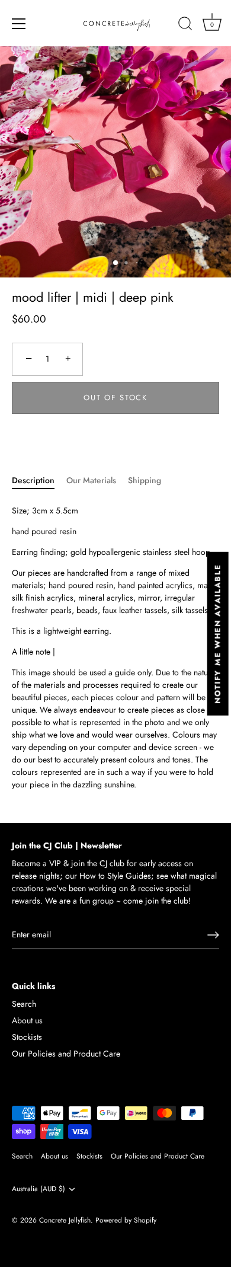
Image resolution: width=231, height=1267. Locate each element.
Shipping (144, 480)
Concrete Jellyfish (65, 1220)
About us (27, 1020)
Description (33, 480)
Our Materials (91, 480)
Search (24, 1004)
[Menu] (19, 24)
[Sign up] (213, 935)
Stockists (27, 1037)
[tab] (39, 480)
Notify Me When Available (217, 634)
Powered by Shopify (125, 1220)
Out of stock (115, 397)
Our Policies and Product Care (66, 1053)
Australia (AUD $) (38, 1189)
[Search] (185, 25)
